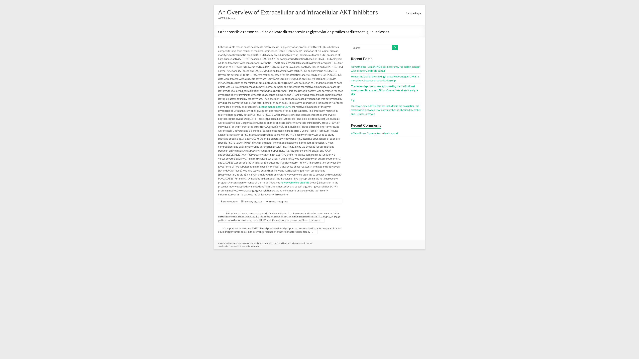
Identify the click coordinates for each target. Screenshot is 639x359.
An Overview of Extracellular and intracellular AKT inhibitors (298, 12)
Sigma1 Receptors (278, 201)
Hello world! (391, 133)
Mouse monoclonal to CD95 (275, 106)
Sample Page (413, 13)
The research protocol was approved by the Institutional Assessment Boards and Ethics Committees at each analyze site (384, 90)
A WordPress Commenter (365, 133)
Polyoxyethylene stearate (294, 182)
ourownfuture (230, 201)
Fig (353, 100)
